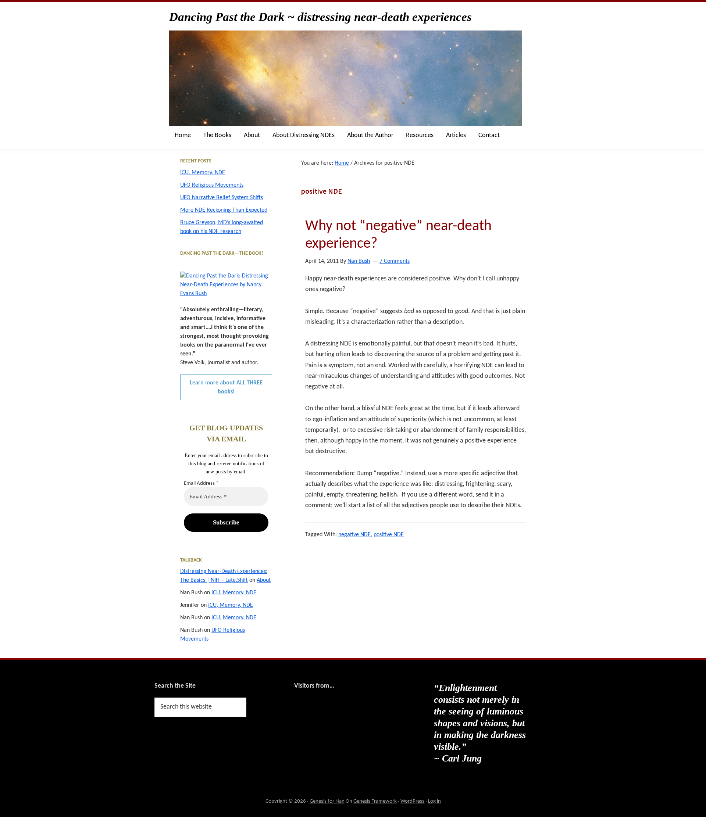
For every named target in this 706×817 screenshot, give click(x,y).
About (264, 580)
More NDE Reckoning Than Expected (223, 210)
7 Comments (394, 261)
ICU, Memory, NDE (202, 173)
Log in (434, 801)
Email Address (201, 483)
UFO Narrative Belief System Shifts (221, 198)
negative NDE (354, 535)
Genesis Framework (375, 801)
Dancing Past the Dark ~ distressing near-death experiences (320, 17)
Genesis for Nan (327, 801)
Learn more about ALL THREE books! (226, 387)
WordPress (412, 801)
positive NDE (389, 535)
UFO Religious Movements (211, 185)
